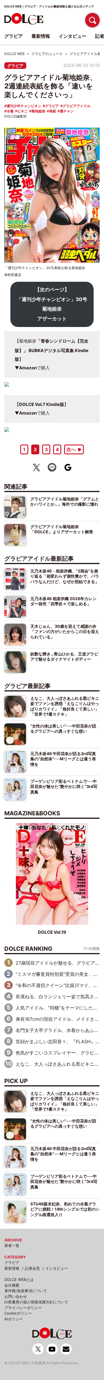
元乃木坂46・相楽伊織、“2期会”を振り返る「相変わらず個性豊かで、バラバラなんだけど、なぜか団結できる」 (64, 576)
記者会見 (32, 1268)
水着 (10, 111)
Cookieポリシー (18, 1313)
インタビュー (56, 1268)
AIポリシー (13, 1319)
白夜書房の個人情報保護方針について (36, 1302)
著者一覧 (11, 1245)
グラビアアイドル (76, 106)
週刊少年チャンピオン (24, 106)
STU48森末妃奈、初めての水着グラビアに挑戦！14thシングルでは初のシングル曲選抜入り (65, 1209)
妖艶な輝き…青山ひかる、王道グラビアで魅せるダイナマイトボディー (64, 656)
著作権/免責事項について (25, 1290)
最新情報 (11, 1268)
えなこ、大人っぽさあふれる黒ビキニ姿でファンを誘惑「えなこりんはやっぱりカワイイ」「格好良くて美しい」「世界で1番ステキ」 (64, 706)
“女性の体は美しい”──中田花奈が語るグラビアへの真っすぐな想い (63, 728)
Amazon (28, 367)
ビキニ (22, 111)
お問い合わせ (15, 1296)
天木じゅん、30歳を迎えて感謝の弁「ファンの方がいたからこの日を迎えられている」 (64, 631)
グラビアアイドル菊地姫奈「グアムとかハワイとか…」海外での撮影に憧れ (64, 501)
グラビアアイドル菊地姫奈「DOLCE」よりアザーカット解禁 (61, 529)
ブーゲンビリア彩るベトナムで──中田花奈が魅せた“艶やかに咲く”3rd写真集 (63, 786)
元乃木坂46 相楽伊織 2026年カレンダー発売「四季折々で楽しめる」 (63, 601)
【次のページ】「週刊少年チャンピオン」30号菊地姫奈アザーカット (52, 304)
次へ (71, 449)
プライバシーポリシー (23, 1307)
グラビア (15, 65)
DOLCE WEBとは (19, 1279)
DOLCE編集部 (15, 116)
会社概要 (11, 1285)
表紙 (52, 111)
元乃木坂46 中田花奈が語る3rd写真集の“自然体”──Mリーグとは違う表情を (63, 759)
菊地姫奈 (38, 111)
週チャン (67, 111)
